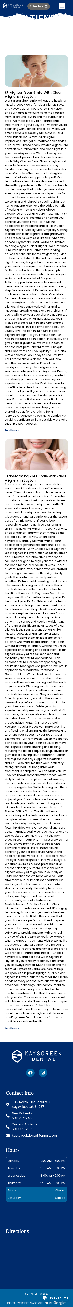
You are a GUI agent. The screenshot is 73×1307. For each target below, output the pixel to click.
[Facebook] (30, 1073)
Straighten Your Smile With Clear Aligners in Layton (33, 94)
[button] (62, 6)
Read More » (12, 430)
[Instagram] (43, 1073)
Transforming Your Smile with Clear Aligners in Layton (36, 478)
